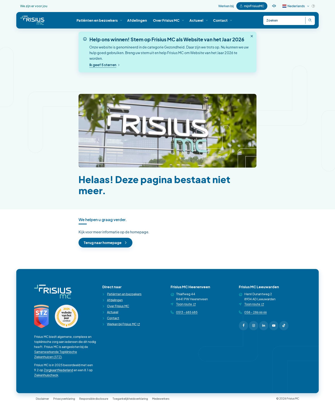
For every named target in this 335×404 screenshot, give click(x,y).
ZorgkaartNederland (58, 370)
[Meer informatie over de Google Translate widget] (313, 6)
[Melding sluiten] (251, 36)
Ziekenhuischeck (46, 375)
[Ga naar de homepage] (32, 20)
